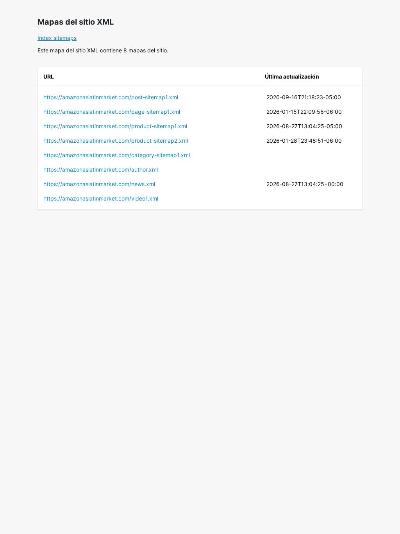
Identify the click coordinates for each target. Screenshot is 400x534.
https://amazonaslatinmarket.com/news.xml (99, 184)
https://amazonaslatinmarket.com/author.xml (100, 169)
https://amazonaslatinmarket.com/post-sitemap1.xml (110, 97)
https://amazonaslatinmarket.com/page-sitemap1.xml (111, 111)
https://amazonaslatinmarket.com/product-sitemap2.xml (115, 140)
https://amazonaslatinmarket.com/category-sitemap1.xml (116, 155)
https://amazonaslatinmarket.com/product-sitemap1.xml (115, 126)
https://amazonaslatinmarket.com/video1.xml (100, 198)
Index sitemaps (57, 37)
